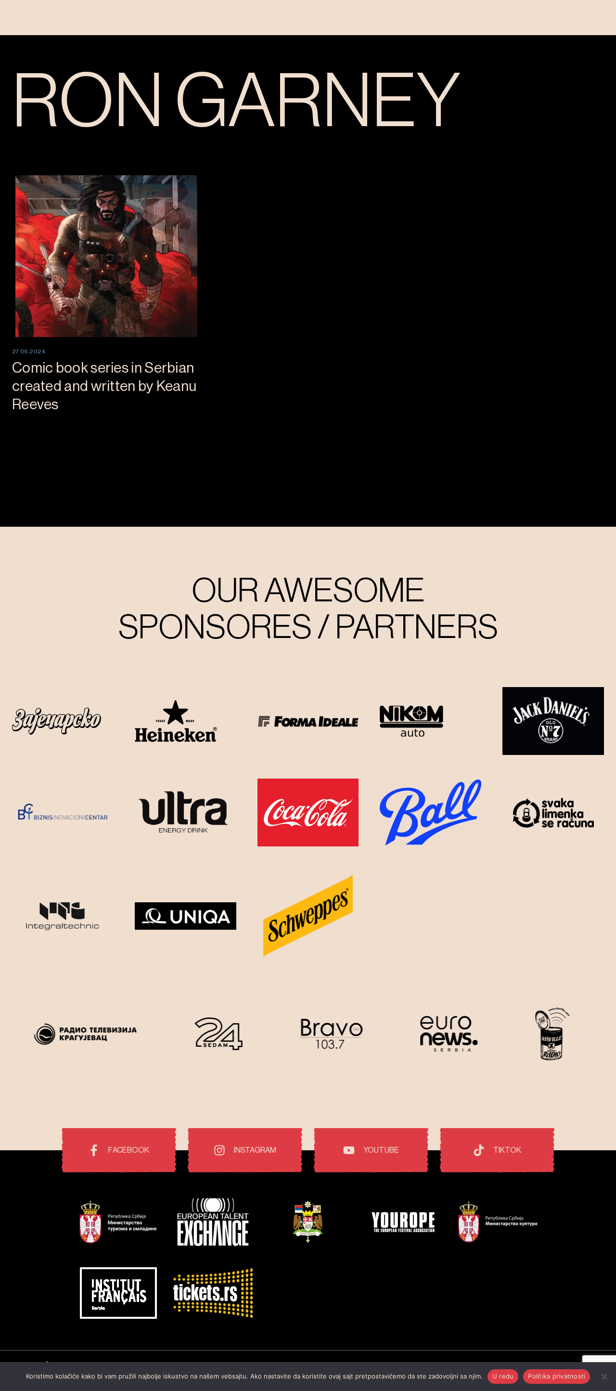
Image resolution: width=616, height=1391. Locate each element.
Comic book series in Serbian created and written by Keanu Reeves (104, 386)
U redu (503, 1376)
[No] (604, 1376)
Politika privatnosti (556, 1376)
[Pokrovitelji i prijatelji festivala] (118, 1223)
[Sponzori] (63, 722)
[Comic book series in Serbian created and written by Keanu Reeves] (106, 256)
